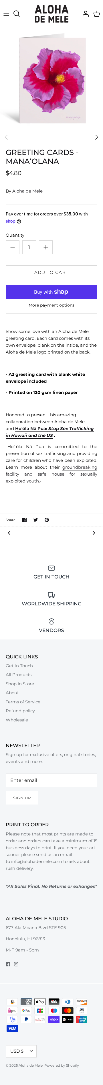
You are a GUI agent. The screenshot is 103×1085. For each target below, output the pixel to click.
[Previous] (6, 137)
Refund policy (20, 710)
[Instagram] (16, 964)
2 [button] (57, 136)
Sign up (22, 798)
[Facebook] (8, 964)
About (12, 692)
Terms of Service (23, 702)
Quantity (15, 235)
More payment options (51, 305)
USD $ (16, 1051)
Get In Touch (19, 665)
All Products (18, 674)
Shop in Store (20, 683)
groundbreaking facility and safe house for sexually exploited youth (51, 474)
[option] (51, 79)
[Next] (96, 137)
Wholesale (17, 720)
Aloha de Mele (27, 191)
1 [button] (46, 136)
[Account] (84, 13)
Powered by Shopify (61, 1065)
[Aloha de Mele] (52, 14)
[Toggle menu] (6, 13)
